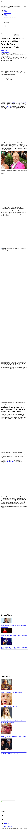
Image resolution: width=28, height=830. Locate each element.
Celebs (5, 50)
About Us (6, 822)
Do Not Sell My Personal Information (9, 828)
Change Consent (23, 828)
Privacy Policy (7, 824)
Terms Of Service (8, 826)
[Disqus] (14, 528)
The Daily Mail (10, 461)
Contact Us (6, 823)
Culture (2, 50)
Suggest (2, 3)
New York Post (7, 106)
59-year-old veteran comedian (19, 102)
